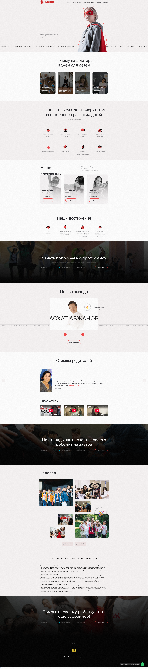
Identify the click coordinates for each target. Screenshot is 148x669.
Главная (68, 2)
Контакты (105, 2)
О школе (74, 2)
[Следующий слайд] (144, 380)
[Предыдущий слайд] (3, 380)
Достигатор (72, 638)
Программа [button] (79, 2)
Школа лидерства (55, 638)
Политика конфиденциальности (90, 638)
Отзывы (93, 2)
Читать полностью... (75, 385)
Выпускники (87, 2)
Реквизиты (99, 2)
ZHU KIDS (79, 638)
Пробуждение (64, 638)
